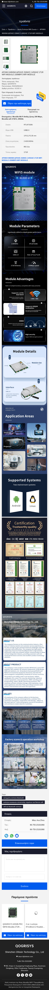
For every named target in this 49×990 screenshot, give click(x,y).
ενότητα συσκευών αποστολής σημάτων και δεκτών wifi (23, 802)
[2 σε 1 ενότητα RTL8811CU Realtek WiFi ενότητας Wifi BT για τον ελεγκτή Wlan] (13, 913)
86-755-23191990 (40, 2)
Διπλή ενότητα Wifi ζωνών (27, 29)
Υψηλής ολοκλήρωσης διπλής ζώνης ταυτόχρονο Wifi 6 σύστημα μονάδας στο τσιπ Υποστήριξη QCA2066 (35, 925)
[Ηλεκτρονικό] (16, 835)
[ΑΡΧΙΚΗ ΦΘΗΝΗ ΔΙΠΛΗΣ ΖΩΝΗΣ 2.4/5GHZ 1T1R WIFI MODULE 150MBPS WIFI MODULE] (29, 54)
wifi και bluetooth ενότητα (12, 806)
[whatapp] (11, 835)
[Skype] (6, 835)
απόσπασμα (40, 6)
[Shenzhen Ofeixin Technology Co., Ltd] (11, 6)
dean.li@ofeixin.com (11, 2)
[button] (6, 69)
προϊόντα (11, 29)
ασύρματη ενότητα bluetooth (13, 798)
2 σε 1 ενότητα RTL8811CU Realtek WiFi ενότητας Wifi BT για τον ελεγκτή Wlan (11, 925)
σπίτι (3, 29)
